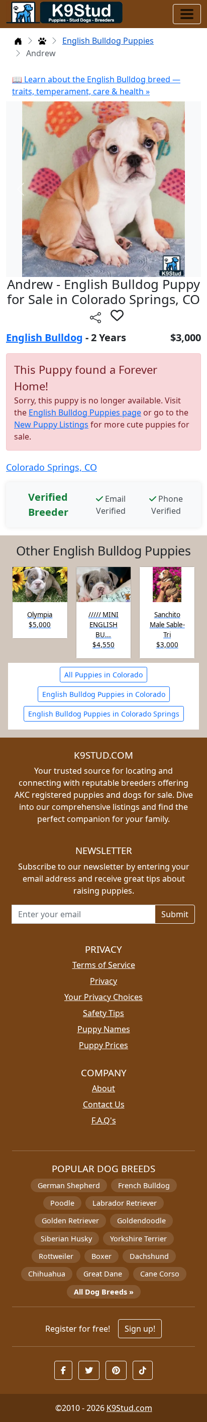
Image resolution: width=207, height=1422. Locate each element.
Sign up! (140, 1328)
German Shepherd (69, 1185)
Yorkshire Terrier (138, 1238)
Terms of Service (103, 964)
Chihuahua (46, 1273)
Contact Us (104, 1104)
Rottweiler (56, 1256)
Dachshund (149, 1256)
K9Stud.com (129, 1407)
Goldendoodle (141, 1220)
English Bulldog (44, 337)
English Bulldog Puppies (108, 41)
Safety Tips (103, 1013)
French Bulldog (144, 1185)
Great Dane (102, 1273)
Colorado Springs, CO (51, 467)
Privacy (103, 980)
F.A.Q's (103, 1120)
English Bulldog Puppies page (85, 412)
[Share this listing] (95, 317)
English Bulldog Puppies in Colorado (103, 694)
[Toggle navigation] (187, 14)
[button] (117, 315)
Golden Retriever (70, 1220)
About (103, 1088)
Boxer (101, 1256)
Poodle (62, 1203)
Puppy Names (103, 1029)
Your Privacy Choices (103, 997)
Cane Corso (159, 1273)
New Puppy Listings (51, 424)
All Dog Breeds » (104, 1292)
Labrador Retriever (124, 1203)
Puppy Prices (103, 1045)
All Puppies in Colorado (103, 674)
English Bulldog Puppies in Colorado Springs (103, 714)
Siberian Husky (66, 1238)
